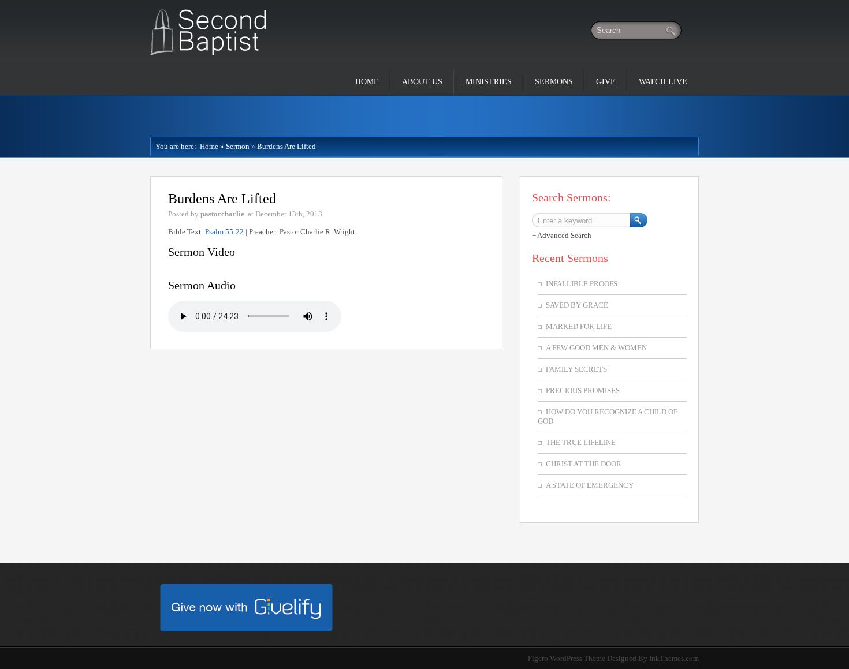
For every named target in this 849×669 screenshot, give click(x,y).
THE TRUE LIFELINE (581, 442)
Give (606, 81)
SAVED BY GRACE (577, 305)
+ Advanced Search (561, 235)
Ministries (489, 81)
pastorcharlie (222, 214)
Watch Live (663, 81)
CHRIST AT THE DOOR (583, 463)
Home (367, 81)
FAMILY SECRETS (576, 369)
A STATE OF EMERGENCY (590, 485)
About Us (422, 81)
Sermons (554, 81)
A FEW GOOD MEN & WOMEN (596, 347)
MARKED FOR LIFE (579, 326)
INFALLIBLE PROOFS (581, 283)
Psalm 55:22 (224, 231)
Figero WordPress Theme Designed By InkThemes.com (613, 658)
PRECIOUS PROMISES (583, 390)
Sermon (238, 146)
